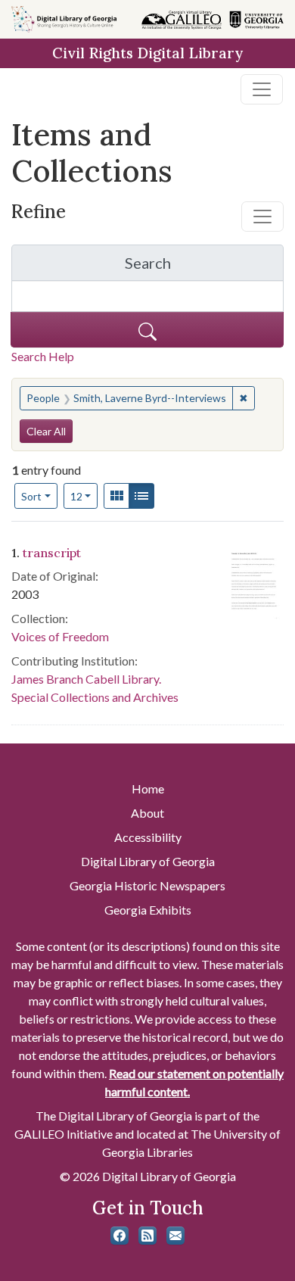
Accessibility (148, 837)
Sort (31, 496)
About (147, 813)
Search (204, 267)
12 (84, 496)
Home (148, 788)
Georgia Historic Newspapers (147, 885)
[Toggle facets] (262, 216)
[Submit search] (147, 330)
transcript (52, 552)
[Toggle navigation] (262, 89)
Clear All (46, 431)
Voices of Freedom (60, 636)
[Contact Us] (175, 1235)
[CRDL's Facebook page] (119, 1235)
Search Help (42, 356)
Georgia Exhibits (147, 909)
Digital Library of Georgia (148, 861)
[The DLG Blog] (147, 1235)
